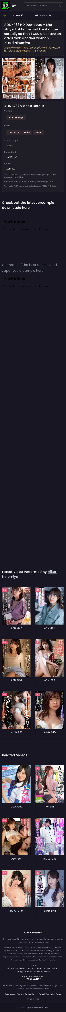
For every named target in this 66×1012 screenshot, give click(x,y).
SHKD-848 (49, 911)
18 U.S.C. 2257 (33, 999)
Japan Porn (33, 968)
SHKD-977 (16, 732)
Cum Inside (14, 132)
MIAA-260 (16, 806)
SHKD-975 (49, 732)
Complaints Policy (53, 994)
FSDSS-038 (49, 859)
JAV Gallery (21, 968)
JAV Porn (11, 968)
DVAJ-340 (16, 911)
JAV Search (45, 971)
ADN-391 (16, 859)
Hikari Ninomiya (16, 117)
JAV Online (34, 971)
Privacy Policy (38, 994)
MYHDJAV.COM (41, 1007)
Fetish (27, 132)
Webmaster (10, 994)
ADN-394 (16, 680)
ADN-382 (49, 680)
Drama (38, 132)
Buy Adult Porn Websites (32, 976)
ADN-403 (49, 628)
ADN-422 (16, 628)
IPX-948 (49, 806)
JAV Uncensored (46, 968)
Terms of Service (24, 994)
